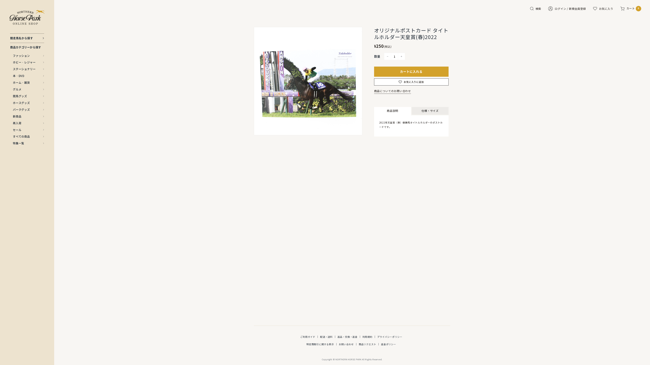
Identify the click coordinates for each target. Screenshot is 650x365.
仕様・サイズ (430, 111)
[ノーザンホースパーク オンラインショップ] (27, 17)
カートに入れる (411, 71)
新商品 (17, 116)
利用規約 (367, 336)
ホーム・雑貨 (21, 82)
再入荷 (17, 123)
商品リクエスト (367, 344)
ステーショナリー (24, 69)
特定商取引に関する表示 (320, 344)
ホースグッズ (21, 103)
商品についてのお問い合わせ (392, 91)
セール (17, 130)
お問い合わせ (346, 344)
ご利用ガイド (307, 336)
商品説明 (392, 111)
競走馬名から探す (21, 38)
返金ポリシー (388, 344)
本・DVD (18, 76)
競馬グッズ (20, 96)
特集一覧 (18, 143)
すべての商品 (21, 136)
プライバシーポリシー (389, 336)
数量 (377, 56)
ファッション (21, 56)
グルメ (17, 89)
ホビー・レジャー (24, 62)
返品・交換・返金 (348, 336)
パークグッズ (21, 109)
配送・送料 (326, 336)
